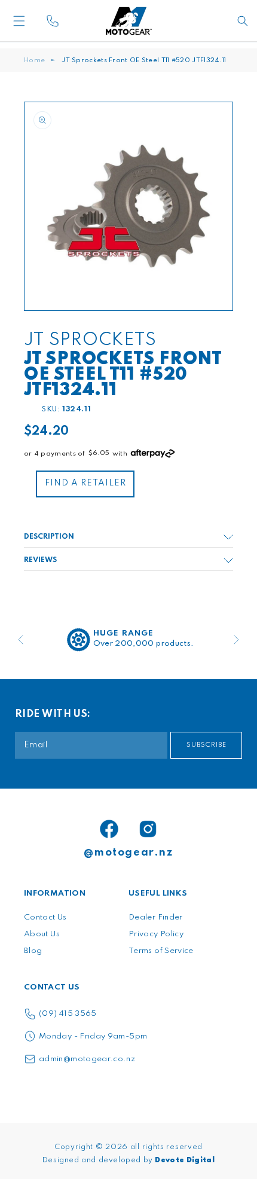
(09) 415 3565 (68, 1014)
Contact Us (45, 917)
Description (49, 536)
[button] (39, 21)
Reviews (40, 560)
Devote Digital (185, 1160)
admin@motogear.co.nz (87, 1059)
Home (34, 60)
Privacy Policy (155, 934)
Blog (33, 951)
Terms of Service (161, 951)
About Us (42, 934)
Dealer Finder (155, 917)
